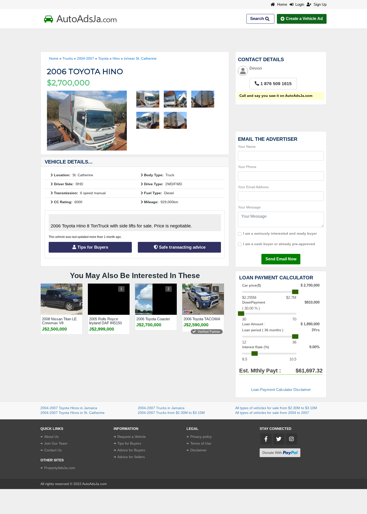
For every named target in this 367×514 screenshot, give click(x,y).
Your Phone (247, 167)
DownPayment (253, 302)
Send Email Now (280, 259)
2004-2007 (85, 58)
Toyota (103, 58)
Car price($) (251, 285)
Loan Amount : (253, 324)
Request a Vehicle (131, 437)
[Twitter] (278, 439)
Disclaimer (198, 450)
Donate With (272, 453)
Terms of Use (200, 443)
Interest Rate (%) (255, 347)
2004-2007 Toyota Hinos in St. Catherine (72, 413)
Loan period (262, 330)
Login (298, 4)
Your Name (247, 147)
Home (281, 4)
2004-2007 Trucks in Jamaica (161, 408)
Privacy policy (201, 437)
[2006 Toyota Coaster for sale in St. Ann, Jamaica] (156, 299)
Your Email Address (253, 187)
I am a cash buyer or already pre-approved (279, 244)
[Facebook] (266, 439)
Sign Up (320, 4)
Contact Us (53, 450)
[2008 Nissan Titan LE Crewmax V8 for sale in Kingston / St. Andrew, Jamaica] (61, 299)
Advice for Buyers (131, 450)
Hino (116, 58)
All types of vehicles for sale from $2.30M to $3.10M (276, 408)
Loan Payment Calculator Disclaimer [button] (281, 389)
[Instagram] (291, 439)
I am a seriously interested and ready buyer (280, 233)
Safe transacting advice (181, 247)
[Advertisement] (183, 40)
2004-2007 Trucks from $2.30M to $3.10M (171, 413)
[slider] (295, 292)
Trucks (67, 58)
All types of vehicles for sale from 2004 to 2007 (272, 413)
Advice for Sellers (131, 457)
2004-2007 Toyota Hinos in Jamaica (68, 408)
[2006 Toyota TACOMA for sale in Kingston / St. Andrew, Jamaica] (203, 299)
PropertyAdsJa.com (59, 468)
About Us (51, 437)
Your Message (249, 207)
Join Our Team (55, 443)
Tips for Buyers (92, 247)
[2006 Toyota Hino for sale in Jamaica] (87, 121)
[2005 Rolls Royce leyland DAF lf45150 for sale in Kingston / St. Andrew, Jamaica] (109, 299)
